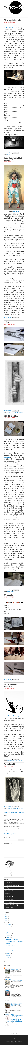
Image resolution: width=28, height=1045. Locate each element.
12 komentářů (7, 317)
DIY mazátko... (9, 595)
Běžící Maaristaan (9, 1002)
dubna (8, 953)
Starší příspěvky (21, 812)
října (7, 928)
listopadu (8, 926)
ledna (7, 959)
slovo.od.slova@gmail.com (10, 833)
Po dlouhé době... (10, 764)
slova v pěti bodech (9, 902)
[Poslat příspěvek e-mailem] (12, 152)
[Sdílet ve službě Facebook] (18, 153)
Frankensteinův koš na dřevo (16, 980)
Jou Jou (12, 991)
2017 (6, 918)
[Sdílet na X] (16, 153)
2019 (6, 914)
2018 (6, 916)
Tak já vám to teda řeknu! (13, 20)
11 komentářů (7, 679)
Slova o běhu (7, 893)
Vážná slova (7, 907)
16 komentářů (7, 410)
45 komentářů (7, 152)
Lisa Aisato (16, 211)
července (8, 933)
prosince (8, 924)
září (7, 930)
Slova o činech (10, 154)
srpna (8, 931)
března (8, 955)
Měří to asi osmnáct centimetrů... (11, 685)
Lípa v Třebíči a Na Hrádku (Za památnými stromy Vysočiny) (16, 1004)
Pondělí (7, 990)
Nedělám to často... (11, 416)
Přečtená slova (11, 591)
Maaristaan (8, 979)
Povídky (6, 888)
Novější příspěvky (7, 812)
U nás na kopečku (9, 1014)
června (8, 935)
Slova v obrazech (19, 412)
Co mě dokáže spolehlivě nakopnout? (13, 159)
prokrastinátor (9, 28)
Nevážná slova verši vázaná (10, 885)
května (8, 937)
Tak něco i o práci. (14, 969)
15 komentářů (7, 806)
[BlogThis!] (15, 153)
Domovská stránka (14, 812)
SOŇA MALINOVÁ (9, 968)
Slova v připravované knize (10, 905)
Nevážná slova (10, 319)
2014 (6, 961)
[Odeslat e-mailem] (13, 153)
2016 (6, 920)
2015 (6, 922)
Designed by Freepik (14, 716)
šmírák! (6, 322)
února (8, 957)
